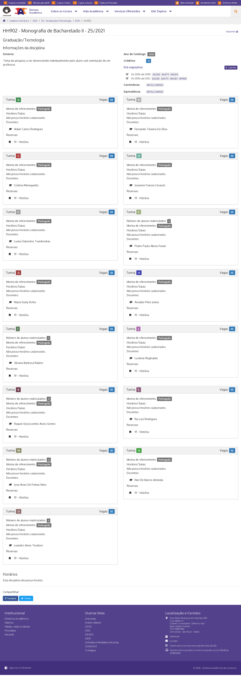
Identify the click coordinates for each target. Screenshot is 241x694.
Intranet (9, 634)
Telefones (174, 636)
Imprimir (231, 31)
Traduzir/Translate (106, 2)
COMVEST (91, 646)
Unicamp (90, 618)
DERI (88, 638)
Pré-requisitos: (133, 67)
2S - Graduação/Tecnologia (56, 20)
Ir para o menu (62, 2)
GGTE (88, 626)
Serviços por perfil (39, 2)
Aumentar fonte (208, 2)
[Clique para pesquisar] (236, 11)
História (9, 622)
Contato (174, 641)
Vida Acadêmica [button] (93, 11)
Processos (10, 630)
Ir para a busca (83, 2)
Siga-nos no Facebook (20, 667)
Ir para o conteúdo (15, 2)
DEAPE (89, 634)
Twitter (27, 598)
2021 (35, 20)
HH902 (87, 20)
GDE (87, 630)
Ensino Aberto (93, 622)
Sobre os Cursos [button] (61, 11)
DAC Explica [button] (158, 11)
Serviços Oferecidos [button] (127, 11)
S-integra (90, 650)
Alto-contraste (187, 2)
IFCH (77, 20)
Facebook (11, 598)
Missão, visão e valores (17, 626)
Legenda (232, 67)
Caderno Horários (19, 20)
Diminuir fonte (230, 2)
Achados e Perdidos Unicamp (102, 642)
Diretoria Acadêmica (17, 618)
